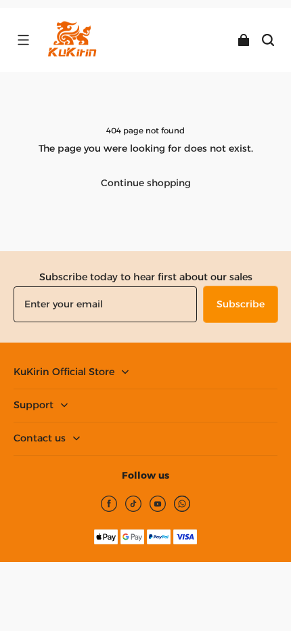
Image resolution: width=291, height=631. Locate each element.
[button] (23, 39)
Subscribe (241, 304)
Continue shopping (146, 182)
